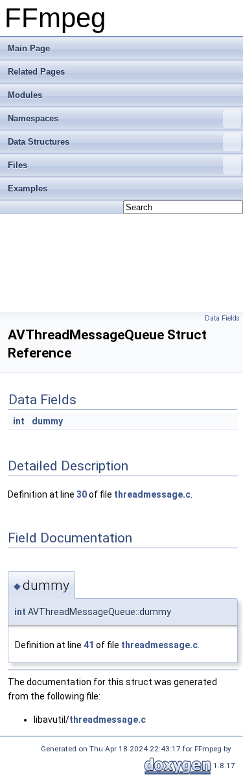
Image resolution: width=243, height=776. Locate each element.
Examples (27, 188)
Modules (25, 95)
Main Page (29, 48)
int (19, 421)
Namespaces (33, 118)
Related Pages (36, 72)
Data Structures (38, 142)
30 (81, 494)
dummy (47, 421)
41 (89, 645)
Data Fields (222, 318)
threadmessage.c (152, 494)
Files (17, 165)
